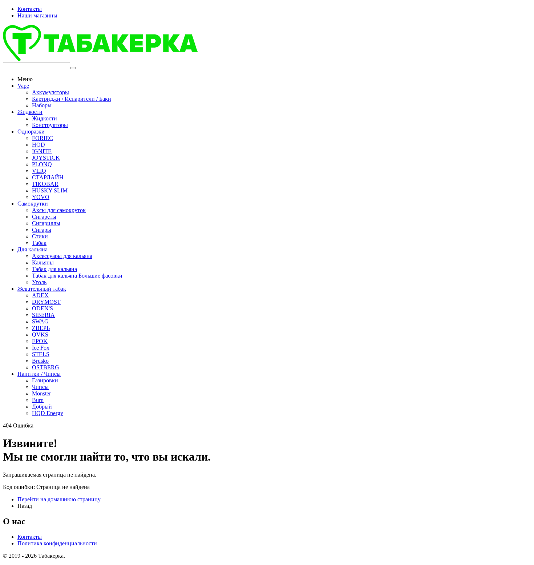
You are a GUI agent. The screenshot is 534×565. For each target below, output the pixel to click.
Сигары (41, 230)
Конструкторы (50, 125)
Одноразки (31, 131)
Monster (41, 393)
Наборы (42, 105)
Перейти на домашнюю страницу (59, 499)
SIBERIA (43, 315)
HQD (38, 145)
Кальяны (43, 262)
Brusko (40, 361)
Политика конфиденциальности (57, 543)
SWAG (40, 321)
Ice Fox (40, 348)
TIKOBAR (45, 184)
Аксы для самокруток (59, 210)
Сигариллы (46, 223)
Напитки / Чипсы (39, 374)
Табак (39, 243)
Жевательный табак (41, 289)
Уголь (39, 282)
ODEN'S (42, 308)
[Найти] (73, 68)
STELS (40, 354)
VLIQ (39, 171)
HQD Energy (47, 413)
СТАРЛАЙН (48, 177)
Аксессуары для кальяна (62, 256)
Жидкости (30, 112)
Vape (23, 86)
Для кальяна (32, 249)
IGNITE (42, 151)
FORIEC (42, 138)
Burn (38, 400)
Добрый (42, 406)
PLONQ (42, 164)
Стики (40, 236)
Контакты (29, 9)
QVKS (40, 334)
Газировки (45, 380)
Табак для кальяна (54, 269)
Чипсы (40, 387)
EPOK (40, 341)
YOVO (40, 197)
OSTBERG (45, 367)
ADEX (40, 295)
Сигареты (44, 217)
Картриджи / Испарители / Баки (71, 99)
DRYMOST (46, 302)
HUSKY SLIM (50, 190)
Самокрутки (32, 203)
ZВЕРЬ (41, 328)
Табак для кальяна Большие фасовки (77, 275)
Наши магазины (37, 15)
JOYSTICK (46, 158)
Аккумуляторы (50, 92)
